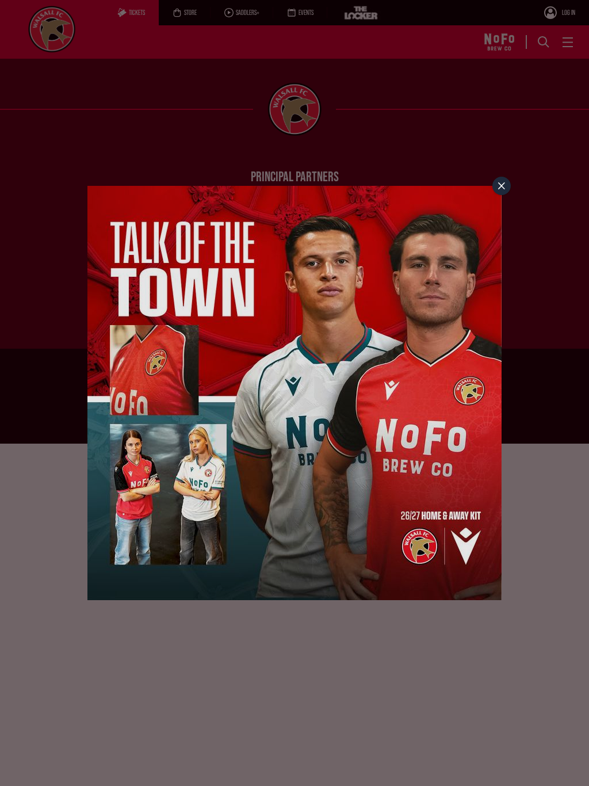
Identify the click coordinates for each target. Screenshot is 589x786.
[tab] (501, 185)
